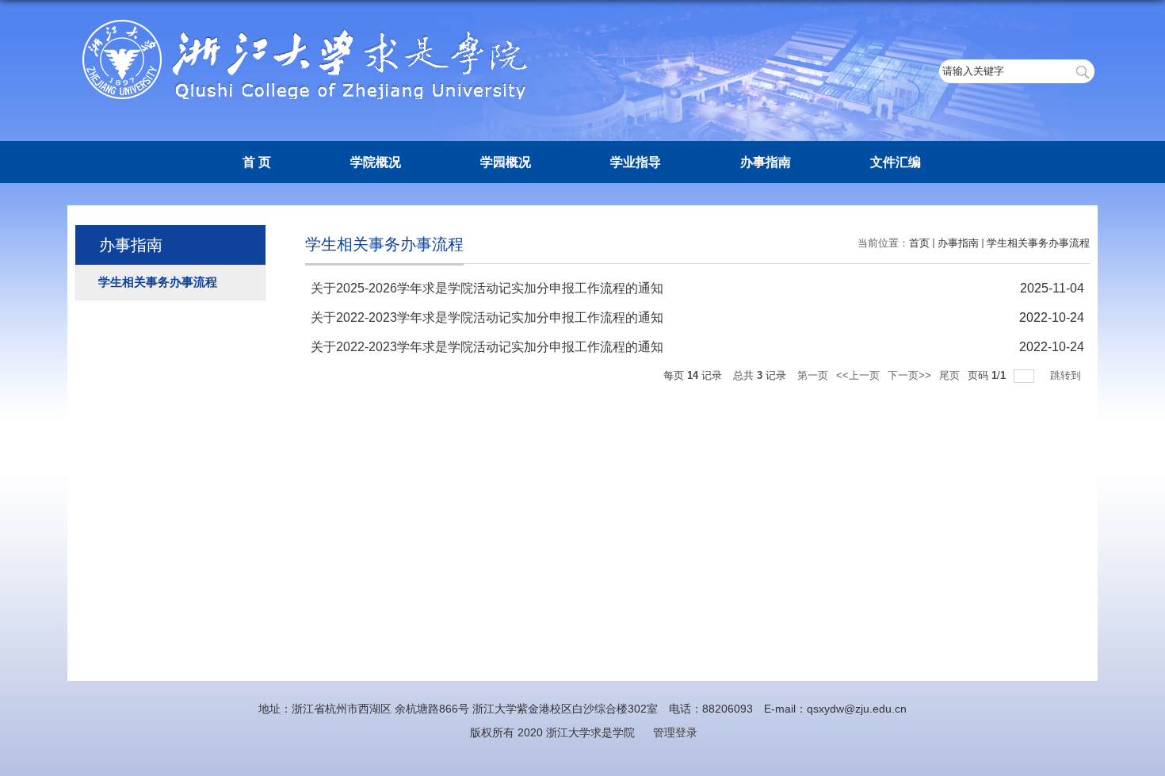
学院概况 (375, 162)
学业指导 (635, 162)
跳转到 (1067, 375)
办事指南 (765, 162)
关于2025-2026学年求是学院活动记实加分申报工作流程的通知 (487, 288)
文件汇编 (895, 162)
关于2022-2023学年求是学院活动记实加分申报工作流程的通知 (487, 317)
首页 (919, 243)
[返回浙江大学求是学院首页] (309, 25)
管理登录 (675, 732)
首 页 (257, 162)
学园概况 (505, 162)
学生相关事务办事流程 (1038, 243)
